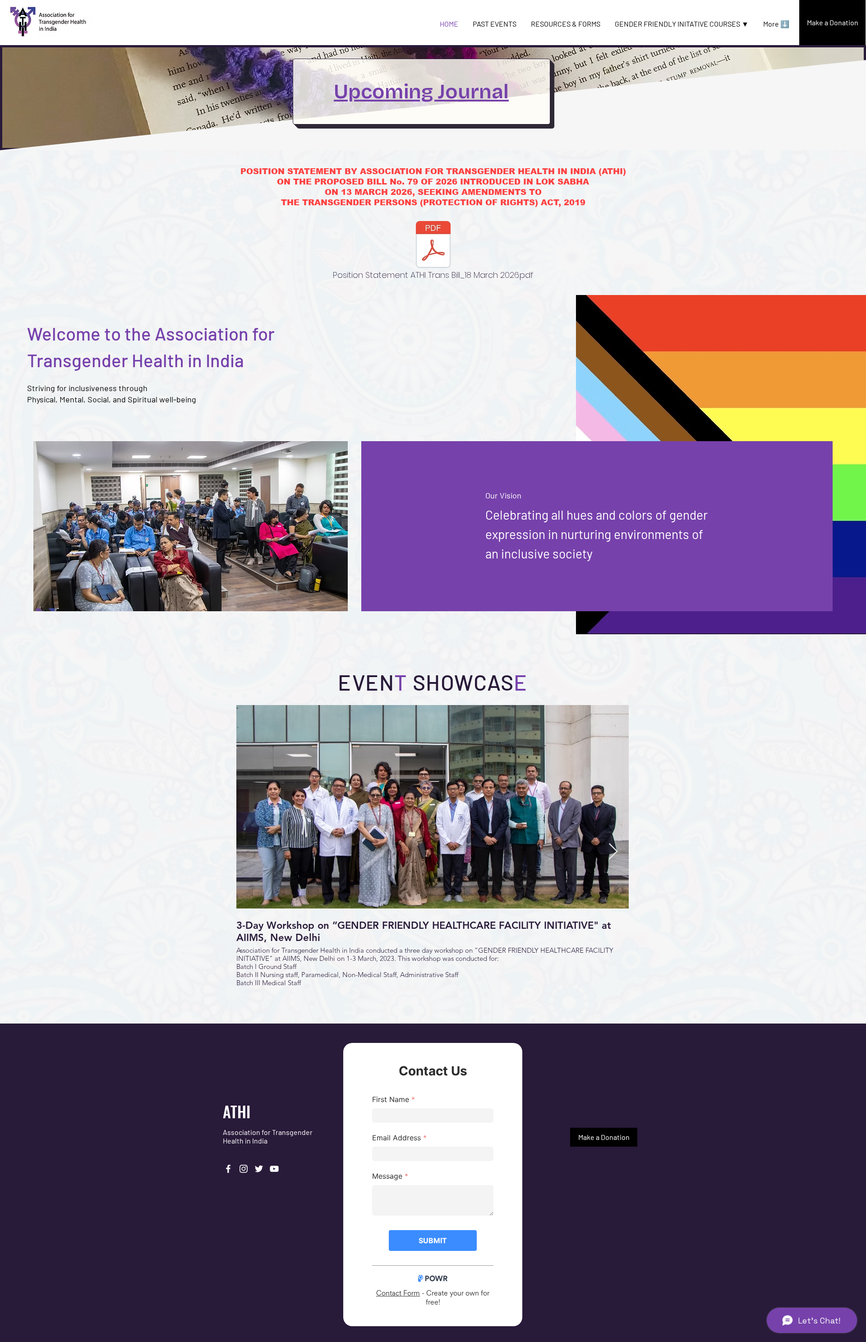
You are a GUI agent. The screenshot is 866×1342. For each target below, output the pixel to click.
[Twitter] (258, 1168)
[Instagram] (243, 1168)
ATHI (236, 1111)
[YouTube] (274, 1168)
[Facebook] (228, 1168)
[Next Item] (613, 852)
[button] (682, 24)
